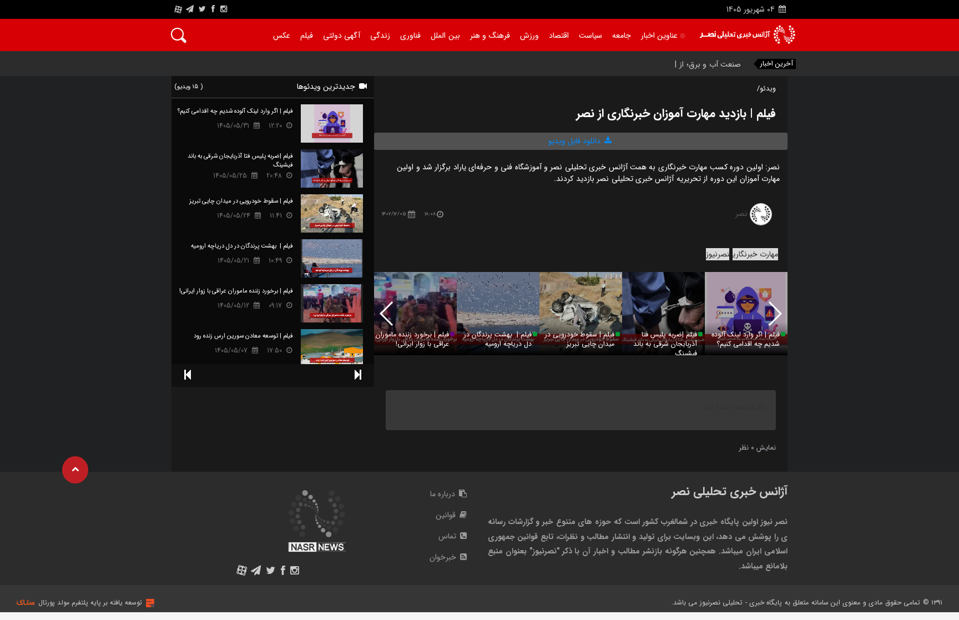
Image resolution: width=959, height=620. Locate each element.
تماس (448, 536)
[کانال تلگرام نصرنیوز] (189, 9)
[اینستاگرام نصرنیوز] (224, 9)
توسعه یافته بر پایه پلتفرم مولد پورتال (90, 602)
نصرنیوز (717, 254)
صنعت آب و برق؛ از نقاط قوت (693, 64)
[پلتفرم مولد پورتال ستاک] (148, 603)
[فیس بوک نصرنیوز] (213, 9)
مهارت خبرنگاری (755, 254)
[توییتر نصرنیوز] (203, 9)
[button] (387, 313)
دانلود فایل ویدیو (575, 141)
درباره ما (443, 494)
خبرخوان (444, 557)
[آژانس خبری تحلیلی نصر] (747, 35)
